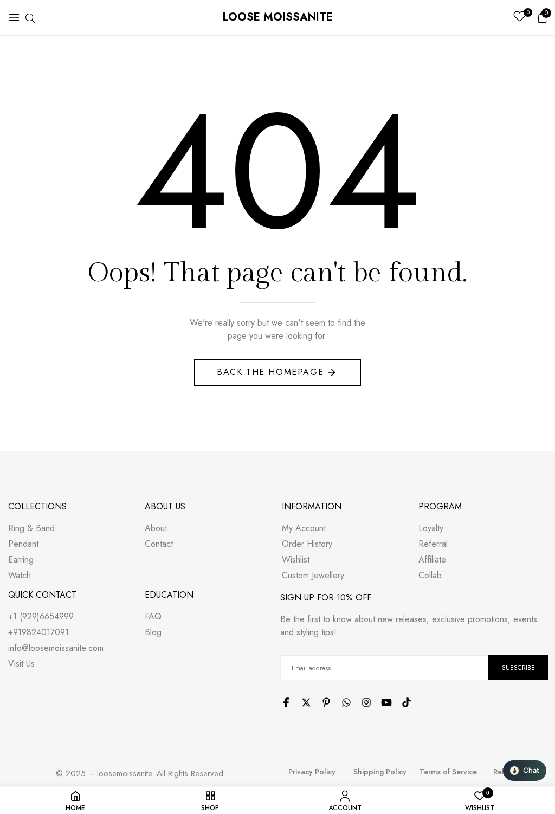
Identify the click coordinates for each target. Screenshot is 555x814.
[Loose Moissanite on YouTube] (386, 702)
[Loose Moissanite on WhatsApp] (346, 702)
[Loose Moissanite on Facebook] (286, 702)
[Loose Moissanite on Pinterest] (326, 702)
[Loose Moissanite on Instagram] (366, 702)
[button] (524, 770)
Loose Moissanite (278, 17)
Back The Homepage (270, 372)
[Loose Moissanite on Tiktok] (406, 702)
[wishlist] (519, 17)
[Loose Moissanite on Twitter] (306, 702)
